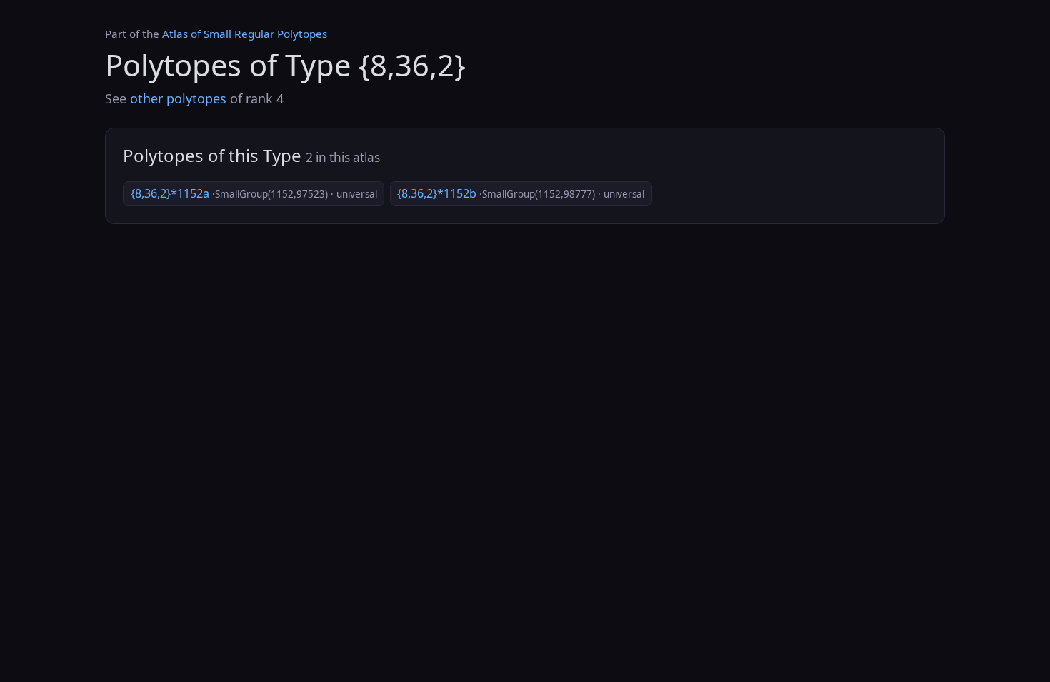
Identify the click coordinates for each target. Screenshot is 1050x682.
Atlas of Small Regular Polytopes (244, 33)
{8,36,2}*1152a (254, 193)
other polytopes (178, 98)
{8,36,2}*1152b (520, 193)
